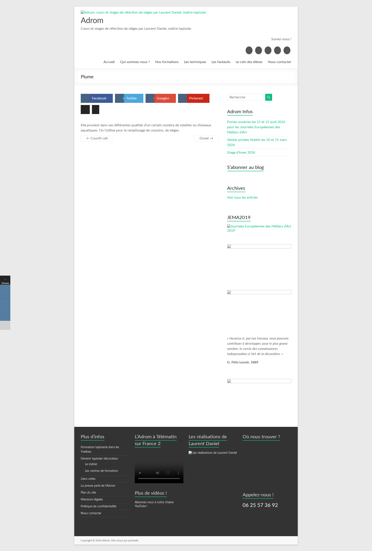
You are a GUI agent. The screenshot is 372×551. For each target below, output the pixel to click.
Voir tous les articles (242, 197)
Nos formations (167, 62)
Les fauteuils (221, 62)
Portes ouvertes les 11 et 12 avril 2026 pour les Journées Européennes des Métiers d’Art (256, 127)
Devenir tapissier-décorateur (99, 458)
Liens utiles (88, 478)
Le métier (91, 464)
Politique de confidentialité (98, 506)
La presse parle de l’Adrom (98, 485)
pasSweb (133, 540)
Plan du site (88, 492)
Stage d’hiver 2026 (241, 152)
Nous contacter (279, 62)
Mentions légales (92, 499)
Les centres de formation (101, 470)
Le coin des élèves (249, 62)
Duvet (206, 138)
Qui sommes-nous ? (135, 62)
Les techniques (195, 62)
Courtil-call (97, 138)
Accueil (109, 62)
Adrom (92, 21)
